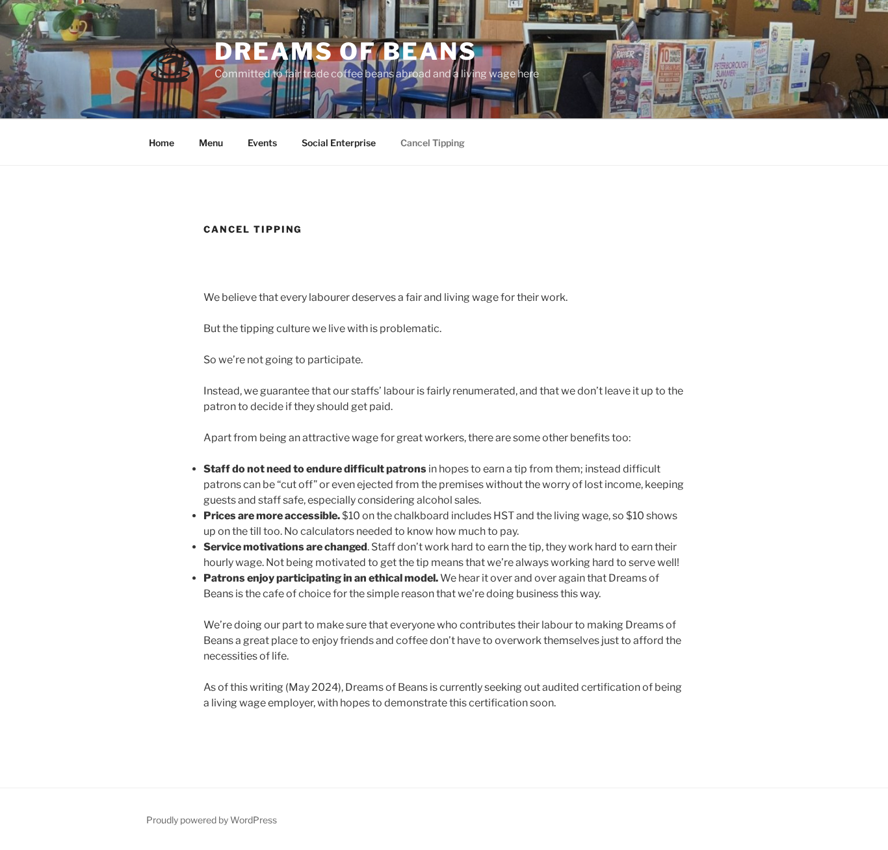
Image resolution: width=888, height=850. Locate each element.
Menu (211, 142)
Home (161, 142)
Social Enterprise (339, 142)
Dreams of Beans (346, 51)
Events (262, 142)
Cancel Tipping (432, 142)
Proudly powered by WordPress (211, 819)
